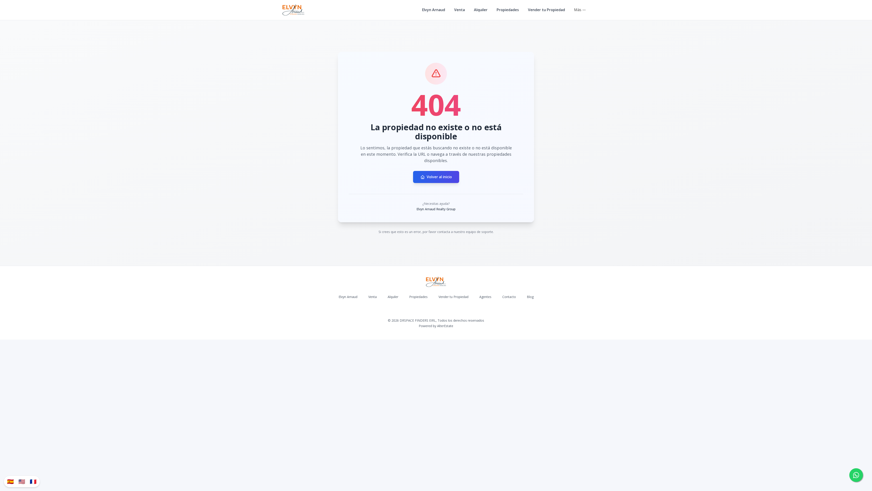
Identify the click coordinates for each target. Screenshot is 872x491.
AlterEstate (445, 326)
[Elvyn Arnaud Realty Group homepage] (293, 10)
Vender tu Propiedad (546, 9)
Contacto (509, 297)
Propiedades (508, 9)
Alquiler (481, 9)
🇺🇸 (21, 481)
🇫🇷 (33, 481)
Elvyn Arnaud (433, 9)
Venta (459, 9)
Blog (530, 297)
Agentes (485, 297)
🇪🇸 (10, 481)
